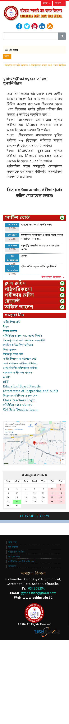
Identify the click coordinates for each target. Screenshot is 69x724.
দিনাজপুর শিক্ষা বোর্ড (13, 354)
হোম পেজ (12, 542)
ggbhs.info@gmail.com (38, 593)
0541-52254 (36, 588)
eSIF (6, 377)
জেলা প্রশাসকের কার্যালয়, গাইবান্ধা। (20, 363)
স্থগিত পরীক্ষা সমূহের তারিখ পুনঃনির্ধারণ (38, 266)
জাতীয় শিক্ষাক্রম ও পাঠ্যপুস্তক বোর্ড (19, 359)
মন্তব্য (45, 3)
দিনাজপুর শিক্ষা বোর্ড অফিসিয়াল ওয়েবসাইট (24, 340)
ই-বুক (6, 326)
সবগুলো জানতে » (53, 277)
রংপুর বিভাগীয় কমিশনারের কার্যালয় (20, 368)
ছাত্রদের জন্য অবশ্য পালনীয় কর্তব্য (36, 224)
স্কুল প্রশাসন (13, 547)
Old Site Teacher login (20, 409)
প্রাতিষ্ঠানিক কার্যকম (16, 551)
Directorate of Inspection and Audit (30, 391)
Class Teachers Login (19, 400)
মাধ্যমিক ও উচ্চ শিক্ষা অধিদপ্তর (18, 345)
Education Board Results (22, 386)
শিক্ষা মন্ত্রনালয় (9, 349)
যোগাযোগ (12, 566)
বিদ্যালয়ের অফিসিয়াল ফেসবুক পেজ (20, 395)
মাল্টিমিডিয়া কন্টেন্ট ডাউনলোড (17, 405)
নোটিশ (24, 256)
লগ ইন (58, 3)
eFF (6, 382)
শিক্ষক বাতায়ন (10, 331)
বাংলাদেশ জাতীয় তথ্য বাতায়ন (17, 372)
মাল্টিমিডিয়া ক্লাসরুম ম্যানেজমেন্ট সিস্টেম (22, 336)
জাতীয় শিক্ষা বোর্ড (11, 322)
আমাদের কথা (14, 556)
